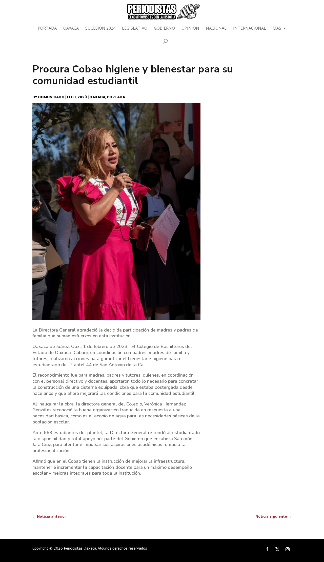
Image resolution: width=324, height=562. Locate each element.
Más (277, 28)
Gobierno (164, 28)
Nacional (216, 28)
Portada (47, 28)
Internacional (249, 28)
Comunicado (51, 97)
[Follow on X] (277, 549)
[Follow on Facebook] (267, 549)
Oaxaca (71, 28)
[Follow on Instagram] (288, 549)
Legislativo (134, 28)
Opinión (190, 28)
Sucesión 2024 (100, 28)
